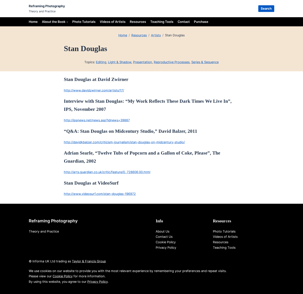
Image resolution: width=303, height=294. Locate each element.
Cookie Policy (63, 276)
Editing (101, 62)
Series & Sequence (205, 62)
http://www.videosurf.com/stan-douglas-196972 (100, 194)
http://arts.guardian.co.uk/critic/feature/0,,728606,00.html (107, 172)
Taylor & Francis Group (89, 261)
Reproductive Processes (172, 62)
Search (266, 8)
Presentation (142, 62)
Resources (139, 35)
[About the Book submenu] (67, 22)
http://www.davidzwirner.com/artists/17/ (94, 90)
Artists (156, 35)
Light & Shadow (119, 62)
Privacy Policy (97, 281)
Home (33, 22)
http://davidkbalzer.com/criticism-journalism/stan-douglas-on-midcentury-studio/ (124, 142)
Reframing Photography (47, 6)
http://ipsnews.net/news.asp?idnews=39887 (97, 120)
